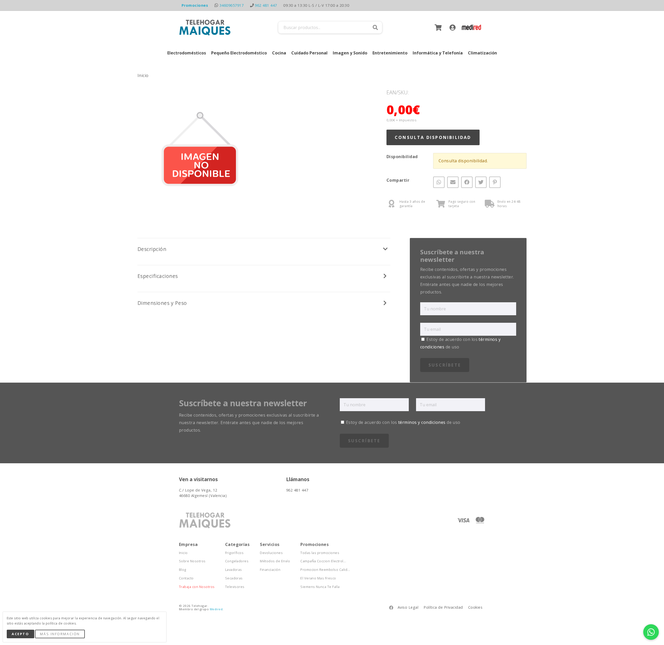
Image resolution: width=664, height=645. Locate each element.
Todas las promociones (319, 553)
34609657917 (231, 5)
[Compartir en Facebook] (467, 182)
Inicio (143, 75)
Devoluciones (271, 553)
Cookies (475, 607)
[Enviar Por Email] (453, 182)
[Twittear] (481, 182)
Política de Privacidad (443, 607)
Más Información (60, 634)
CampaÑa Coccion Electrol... (323, 561)
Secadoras (234, 578)
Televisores (235, 586)
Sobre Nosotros (192, 561)
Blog (182, 569)
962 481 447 (266, 5)
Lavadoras (233, 569)
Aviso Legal (408, 607)
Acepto (20, 634)
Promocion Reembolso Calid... (325, 569)
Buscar (375, 27)
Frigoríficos (234, 553)
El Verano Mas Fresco (318, 578)
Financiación (270, 569)
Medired (216, 609)
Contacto (186, 578)
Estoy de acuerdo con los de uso (402, 422)
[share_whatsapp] (439, 182)
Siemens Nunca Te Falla (320, 586)
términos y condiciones (422, 422)
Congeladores (237, 561)
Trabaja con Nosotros (197, 586)
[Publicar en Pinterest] (495, 182)
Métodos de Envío (275, 561)
